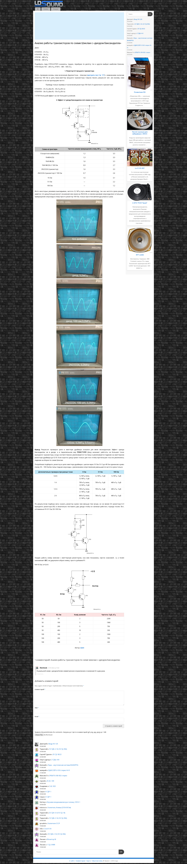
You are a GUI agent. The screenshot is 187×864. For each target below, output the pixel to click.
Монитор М (51, 839)
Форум (55, 9)
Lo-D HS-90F (140, 168)
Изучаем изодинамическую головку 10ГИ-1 (63, 802)
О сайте (72, 861)
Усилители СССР (54, 823)
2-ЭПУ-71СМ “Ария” (139, 203)
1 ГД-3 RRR (51, 845)
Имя (37, 708)
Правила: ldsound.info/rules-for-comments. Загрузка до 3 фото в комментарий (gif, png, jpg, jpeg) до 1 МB (70, 732)
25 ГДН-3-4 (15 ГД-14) (57, 813)
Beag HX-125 (53, 744)
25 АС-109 (50, 781)
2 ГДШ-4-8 (55, 760)
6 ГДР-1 (48, 792)
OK (120, 852)
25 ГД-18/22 (57, 754)
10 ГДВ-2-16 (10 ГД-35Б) (58, 749)
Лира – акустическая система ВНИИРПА (63, 765)
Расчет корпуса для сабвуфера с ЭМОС (139, 133)
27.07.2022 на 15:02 (53, 668)
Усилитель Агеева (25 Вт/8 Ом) (59, 807)
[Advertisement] (79, 26)
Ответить (40, 674)
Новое (45, 9)
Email (37, 716)
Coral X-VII (47, 829)
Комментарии (80, 861)
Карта (88, 861)
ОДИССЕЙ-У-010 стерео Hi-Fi (59, 770)
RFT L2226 (140, 255)
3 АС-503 (52, 786)
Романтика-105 (140, 92)
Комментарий (40, 689)
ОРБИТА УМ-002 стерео (58, 776)
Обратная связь (97, 861)
